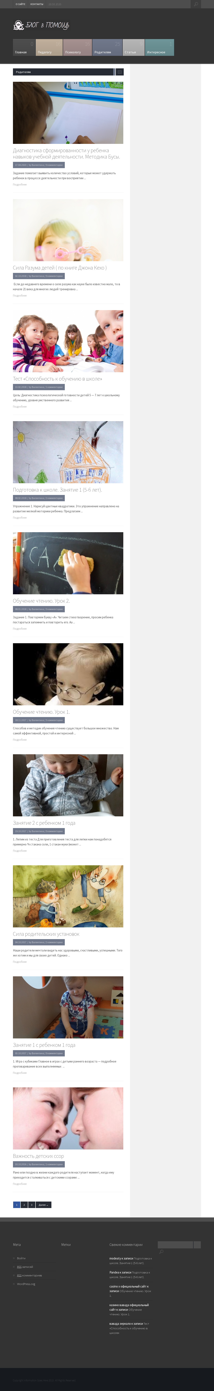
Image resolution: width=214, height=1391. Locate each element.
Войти (21, 1258)
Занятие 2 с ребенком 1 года (44, 823)
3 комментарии (54, 720)
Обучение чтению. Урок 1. (41, 712)
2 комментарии (54, 498)
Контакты (37, 4)
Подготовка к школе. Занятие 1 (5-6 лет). (57, 490)
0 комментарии (54, 164)
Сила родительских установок (46, 934)
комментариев (29, 1275)
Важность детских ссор (38, 1156)
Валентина (38, 164)
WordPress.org (26, 1284)
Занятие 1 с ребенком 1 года (44, 1045)
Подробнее (20, 184)
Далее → (43, 1204)
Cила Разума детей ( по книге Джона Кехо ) (60, 268)
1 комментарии (54, 387)
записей (25, 1267)
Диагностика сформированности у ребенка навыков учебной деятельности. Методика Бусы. (66, 153)
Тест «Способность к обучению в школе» (57, 379)
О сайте (20, 4)
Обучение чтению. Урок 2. (41, 601)
